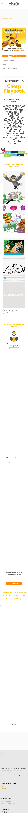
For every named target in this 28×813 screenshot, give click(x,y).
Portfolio (4, 788)
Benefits (5, 64)
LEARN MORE (14, 583)
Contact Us (6, 72)
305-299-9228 (7, 801)
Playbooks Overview (8, 60)
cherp (3, 791)
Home (3, 786)
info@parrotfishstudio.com (12, 803)
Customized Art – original (10, 68)
